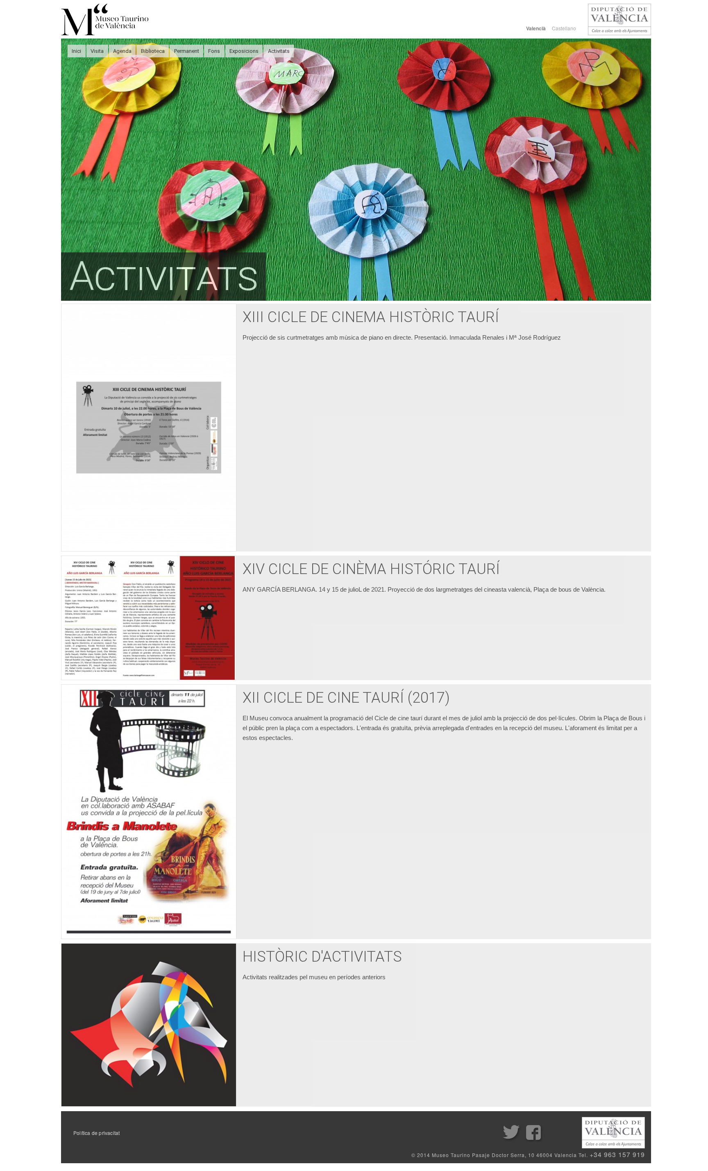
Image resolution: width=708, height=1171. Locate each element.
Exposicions (244, 51)
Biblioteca (153, 51)
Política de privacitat (96, 1132)
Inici (76, 51)
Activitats (279, 51)
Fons (214, 51)
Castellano (564, 28)
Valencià (536, 28)
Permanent (186, 51)
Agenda (122, 51)
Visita (97, 51)
